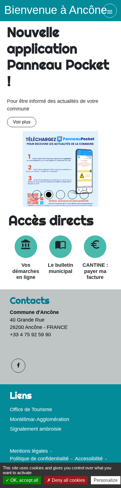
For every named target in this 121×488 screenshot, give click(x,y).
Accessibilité (89, 458)
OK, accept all (23, 480)
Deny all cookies (68, 480)
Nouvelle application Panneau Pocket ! (58, 56)
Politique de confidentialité (39, 458)
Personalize (106, 480)
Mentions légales (29, 451)
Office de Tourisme (31, 409)
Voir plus (21, 122)
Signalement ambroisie (35, 429)
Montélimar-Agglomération (39, 419)
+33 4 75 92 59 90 (30, 334)
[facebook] (18, 366)
